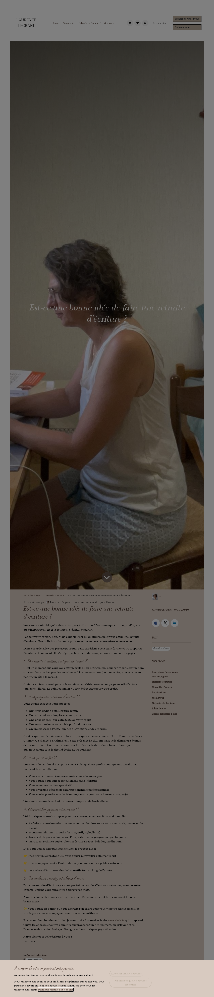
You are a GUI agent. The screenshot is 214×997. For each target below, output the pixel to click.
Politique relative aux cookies (55, 989)
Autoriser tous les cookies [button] (126, 973)
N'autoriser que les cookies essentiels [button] (131, 982)
